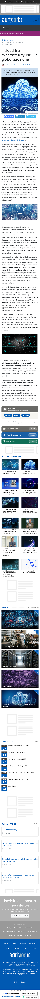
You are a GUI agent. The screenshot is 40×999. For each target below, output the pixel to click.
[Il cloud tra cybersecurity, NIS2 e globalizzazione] (29, 465)
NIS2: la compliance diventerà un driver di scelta (9, 473)
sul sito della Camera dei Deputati (13, 140)
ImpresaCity (31, 2)
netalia (27, 415)
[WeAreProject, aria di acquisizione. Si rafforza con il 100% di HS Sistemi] (29, 523)
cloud (9, 415)
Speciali (13, 943)
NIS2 (17, 415)
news (11, 40)
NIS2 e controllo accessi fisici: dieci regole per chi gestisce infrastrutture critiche (9, 573)
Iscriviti (33, 428)
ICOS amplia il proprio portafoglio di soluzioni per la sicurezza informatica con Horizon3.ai (10, 552)
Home (5, 40)
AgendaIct (28, 935)
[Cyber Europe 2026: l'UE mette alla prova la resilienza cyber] (10, 502)
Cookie (16, 982)
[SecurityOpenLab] (11, 20)
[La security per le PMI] (20, 639)
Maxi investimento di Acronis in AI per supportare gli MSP (10, 492)
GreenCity (21, 931)
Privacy (23, 982)
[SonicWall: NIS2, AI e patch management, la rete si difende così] (10, 523)
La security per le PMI (10, 647)
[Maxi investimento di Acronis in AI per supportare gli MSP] (10, 483)
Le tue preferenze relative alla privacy (21, 993)
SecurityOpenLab (9, 931)
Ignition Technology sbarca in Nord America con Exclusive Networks (29, 550)
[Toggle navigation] (36, 20)
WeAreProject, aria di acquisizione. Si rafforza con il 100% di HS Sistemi (30, 531)
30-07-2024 (27, 65)
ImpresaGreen (32, 931)
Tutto (36, 742)
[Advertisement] (20, 890)
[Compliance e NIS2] (20, 679)
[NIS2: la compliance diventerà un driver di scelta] (10, 465)
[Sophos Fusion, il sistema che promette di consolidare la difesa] (29, 483)
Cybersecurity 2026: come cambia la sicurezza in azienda (20, 705)
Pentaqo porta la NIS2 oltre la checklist (29, 572)
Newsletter (7, 28)
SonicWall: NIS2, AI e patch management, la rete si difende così (10, 531)
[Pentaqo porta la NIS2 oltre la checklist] (29, 564)
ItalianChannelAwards (15, 935)
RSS (34, 948)
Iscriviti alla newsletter (20, 916)
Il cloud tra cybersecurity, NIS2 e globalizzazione (29, 473)
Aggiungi (32, 435)
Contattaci (26, 948)
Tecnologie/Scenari (31, 112)
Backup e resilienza (9, 666)
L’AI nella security (9, 627)
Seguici (33, 441)
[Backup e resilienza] (20, 659)
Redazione (32, 943)
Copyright (7, 948)
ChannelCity (20, 2)
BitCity (9, 928)
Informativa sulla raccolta (11, 997)
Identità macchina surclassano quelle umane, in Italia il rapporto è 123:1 (30, 511)
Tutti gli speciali (33, 607)
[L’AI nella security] (20, 619)
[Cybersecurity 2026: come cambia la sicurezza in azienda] (20, 699)
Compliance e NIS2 (9, 686)
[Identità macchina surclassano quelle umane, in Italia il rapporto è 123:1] (29, 502)
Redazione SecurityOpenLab (12, 65)
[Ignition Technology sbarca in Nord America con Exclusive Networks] (29, 542)
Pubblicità (17, 948)
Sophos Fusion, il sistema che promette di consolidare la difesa (29, 492)
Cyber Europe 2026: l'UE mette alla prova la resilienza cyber (9, 511)
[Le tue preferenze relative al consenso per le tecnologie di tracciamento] (30, 997)
